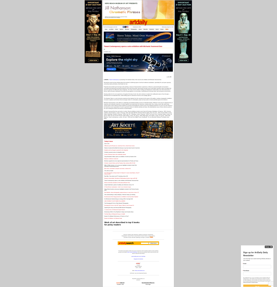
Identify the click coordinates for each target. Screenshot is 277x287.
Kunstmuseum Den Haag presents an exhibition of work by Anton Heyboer (121, 196)
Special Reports (137, 235)
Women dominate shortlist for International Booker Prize (117, 182)
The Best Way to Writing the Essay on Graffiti (114, 214)
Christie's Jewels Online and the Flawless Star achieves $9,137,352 (119, 163)
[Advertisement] (156, 151)
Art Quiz (129, 237)
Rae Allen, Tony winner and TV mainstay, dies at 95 (116, 176)
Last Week (111, 29)
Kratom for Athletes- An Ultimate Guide (113, 218)
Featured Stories (144, 235)
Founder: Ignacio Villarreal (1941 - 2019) (138, 266)
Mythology (138, 237)
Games (140, 29)
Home (106, 29)
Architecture (145, 234)
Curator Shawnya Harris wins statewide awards (115, 154)
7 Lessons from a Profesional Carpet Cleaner (114, 209)
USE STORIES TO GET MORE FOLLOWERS (114, 201)
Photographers (134, 29)
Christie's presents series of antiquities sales (114, 152)
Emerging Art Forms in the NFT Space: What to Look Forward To (119, 205)
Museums (127, 29)
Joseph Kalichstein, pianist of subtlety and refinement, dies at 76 (119, 184)
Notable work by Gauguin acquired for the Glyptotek (116, 150)
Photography (150, 234)
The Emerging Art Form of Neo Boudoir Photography (116, 203)
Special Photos (131, 235)
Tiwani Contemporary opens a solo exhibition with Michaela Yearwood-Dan (121, 180)
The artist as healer (108, 170)
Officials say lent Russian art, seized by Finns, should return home (119, 145)
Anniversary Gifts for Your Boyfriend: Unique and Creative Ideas (118, 211)
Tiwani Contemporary (114, 79)
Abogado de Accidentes (138, 259)
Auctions (149, 235)
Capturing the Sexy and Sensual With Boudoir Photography (117, 207)
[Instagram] (127, 27)
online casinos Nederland (132, 252)
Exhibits (129, 234)
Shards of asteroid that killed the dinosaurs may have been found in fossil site (122, 148)
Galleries (121, 29)
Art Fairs (153, 235)
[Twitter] (125, 27)
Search (157, 29)
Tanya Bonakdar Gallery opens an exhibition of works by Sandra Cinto (120, 156)
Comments (151, 29)
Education (134, 237)
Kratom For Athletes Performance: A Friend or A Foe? (116, 216)
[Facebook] (123, 27)
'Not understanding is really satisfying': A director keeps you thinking (119, 194)
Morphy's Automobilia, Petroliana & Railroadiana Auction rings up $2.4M (120, 178)
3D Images (143, 237)
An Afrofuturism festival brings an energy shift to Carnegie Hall (118, 198)
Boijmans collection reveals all (111, 158)
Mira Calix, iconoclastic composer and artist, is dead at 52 (117, 168)
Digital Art (141, 234)
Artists (116, 29)
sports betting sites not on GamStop (138, 256)
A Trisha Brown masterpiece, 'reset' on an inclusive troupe (117, 187)
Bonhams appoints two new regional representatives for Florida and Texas (121, 160)
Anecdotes (126, 237)
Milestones (136, 234)
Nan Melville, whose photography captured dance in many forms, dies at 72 (121, 192)
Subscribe (145, 29)
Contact (162, 29)
